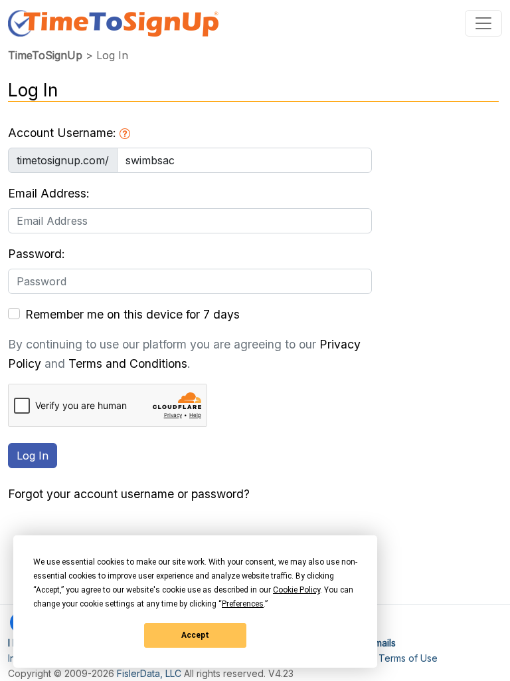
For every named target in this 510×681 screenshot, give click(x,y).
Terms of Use (408, 658)
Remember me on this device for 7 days (132, 314)
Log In (32, 455)
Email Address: (49, 193)
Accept (195, 635)
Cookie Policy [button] (296, 590)
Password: (36, 254)
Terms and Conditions (127, 363)
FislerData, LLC (149, 673)
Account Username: (64, 133)
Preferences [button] (243, 604)
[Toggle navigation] (483, 23)
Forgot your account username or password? (129, 494)
